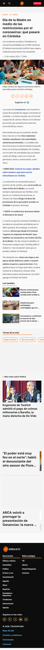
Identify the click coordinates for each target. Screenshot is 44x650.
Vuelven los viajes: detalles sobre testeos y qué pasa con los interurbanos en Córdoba (21, 172)
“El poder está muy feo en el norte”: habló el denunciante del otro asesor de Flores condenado (20, 461)
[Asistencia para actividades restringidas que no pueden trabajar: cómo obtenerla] (11, 305)
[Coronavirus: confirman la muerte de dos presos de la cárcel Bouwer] (11, 318)
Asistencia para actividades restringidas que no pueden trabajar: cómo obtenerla (30, 308)
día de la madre (28, 340)
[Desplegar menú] (4, 3)
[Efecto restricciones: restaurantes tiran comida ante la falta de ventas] (11, 292)
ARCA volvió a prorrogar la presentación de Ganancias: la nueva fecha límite (18, 521)
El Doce (5, 15)
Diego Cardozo (10, 340)
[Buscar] (9, 3)
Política (15, 15)
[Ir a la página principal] (22, 3)
